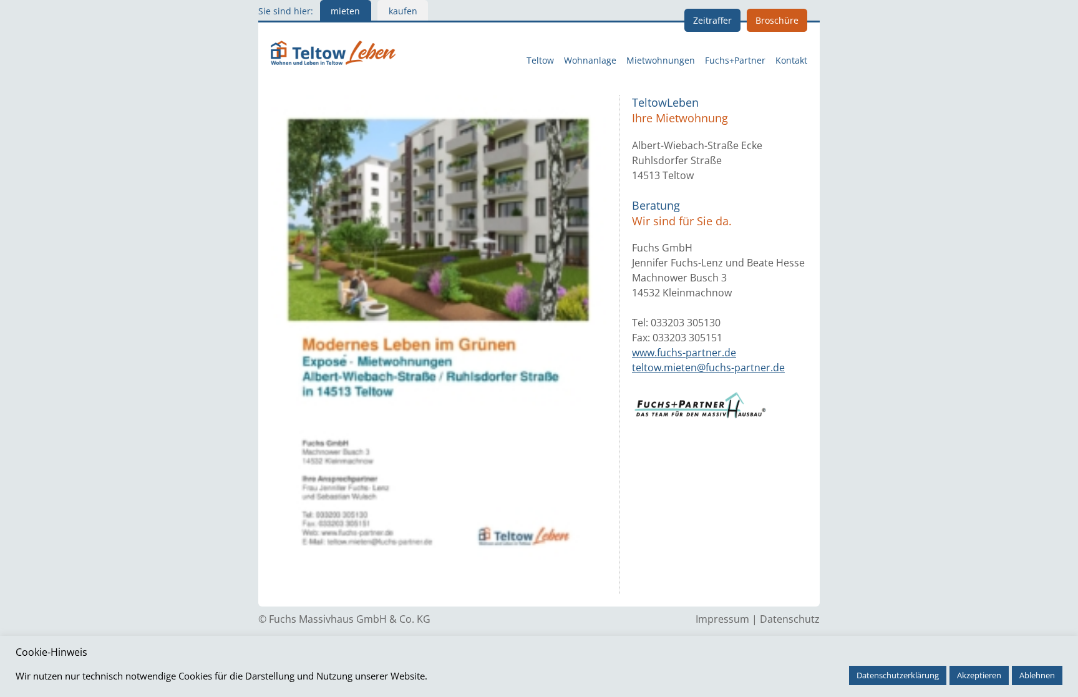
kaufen (403, 11)
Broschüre (777, 20)
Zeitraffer (712, 20)
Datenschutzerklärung (898, 675)
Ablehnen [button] (1037, 675)
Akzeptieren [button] (979, 675)
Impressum (722, 619)
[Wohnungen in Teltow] (333, 51)
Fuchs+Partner (735, 60)
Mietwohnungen (660, 60)
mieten (345, 11)
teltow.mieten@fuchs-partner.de (708, 367)
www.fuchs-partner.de (684, 352)
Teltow (540, 60)
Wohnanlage (590, 60)
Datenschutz (790, 619)
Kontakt (791, 60)
